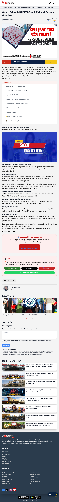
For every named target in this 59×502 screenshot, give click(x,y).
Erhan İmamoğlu (15, 287)
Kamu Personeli (6, 471)
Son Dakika (5, 451)
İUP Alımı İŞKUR (33, 478)
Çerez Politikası (6, 461)
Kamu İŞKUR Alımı (7, 479)
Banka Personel (6, 474)
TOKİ (30, 483)
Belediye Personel (34, 471)
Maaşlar (31, 479)
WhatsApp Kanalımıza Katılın (30, 272)
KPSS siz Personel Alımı (9, 280)
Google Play (14, 268)
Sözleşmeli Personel (8, 472)
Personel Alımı (6, 483)
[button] (55, 305)
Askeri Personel (33, 472)
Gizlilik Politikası (6, 460)
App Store (30, 268)
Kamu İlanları (5, 453)
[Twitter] (7, 490)
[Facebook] (3, 490)
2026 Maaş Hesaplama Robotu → (29, 248)
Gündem (4, 476)
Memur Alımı (5, 481)
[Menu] (56, 3)
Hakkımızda (5, 463)
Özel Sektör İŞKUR (34, 481)
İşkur (3, 478)
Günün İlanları (6, 454)
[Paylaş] (49, 20)
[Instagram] (10, 490)
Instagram (47, 268)
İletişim (4, 456)
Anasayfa (4, 7)
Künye (4, 458)
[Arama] (53, 3)
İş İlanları (31, 476)
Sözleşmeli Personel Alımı (14, 7)
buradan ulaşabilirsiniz (35, 354)
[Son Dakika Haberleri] (50, 3)
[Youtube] (14, 489)
